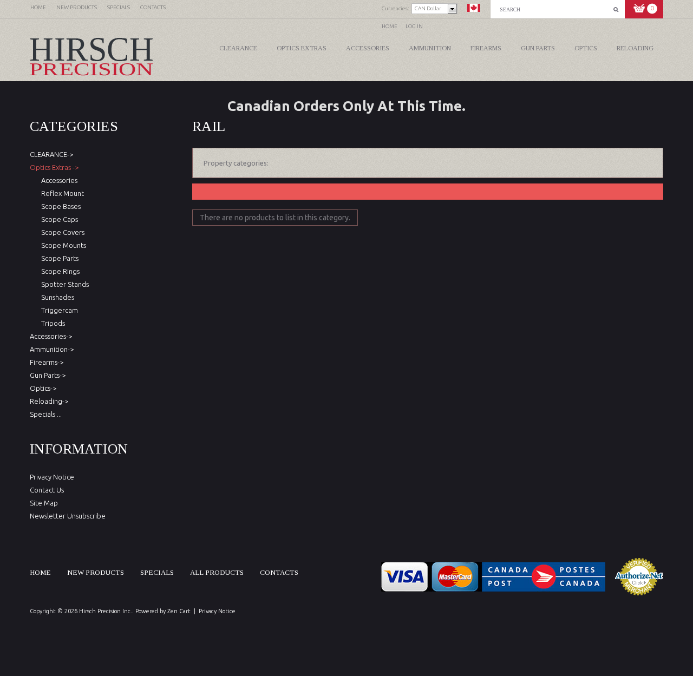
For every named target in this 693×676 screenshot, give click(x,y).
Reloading (635, 48)
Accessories (367, 48)
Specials (157, 572)
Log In (414, 26)
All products (217, 572)
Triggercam (58, 310)
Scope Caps (58, 219)
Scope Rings (59, 271)
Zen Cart (179, 611)
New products (95, 572)
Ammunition (430, 48)
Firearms (485, 48)
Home (389, 26)
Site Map (44, 503)
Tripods (51, 323)
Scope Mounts (62, 245)
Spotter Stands (63, 284)
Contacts (279, 572)
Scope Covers (61, 232)
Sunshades (56, 297)
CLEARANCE (238, 48)
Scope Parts (58, 258)
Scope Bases (59, 206)
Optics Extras (301, 48)
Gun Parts (538, 48)
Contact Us (47, 490)
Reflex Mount (61, 193)
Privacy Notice (52, 477)
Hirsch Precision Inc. (105, 611)
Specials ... (46, 414)
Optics (585, 48)
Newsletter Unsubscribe (68, 516)
